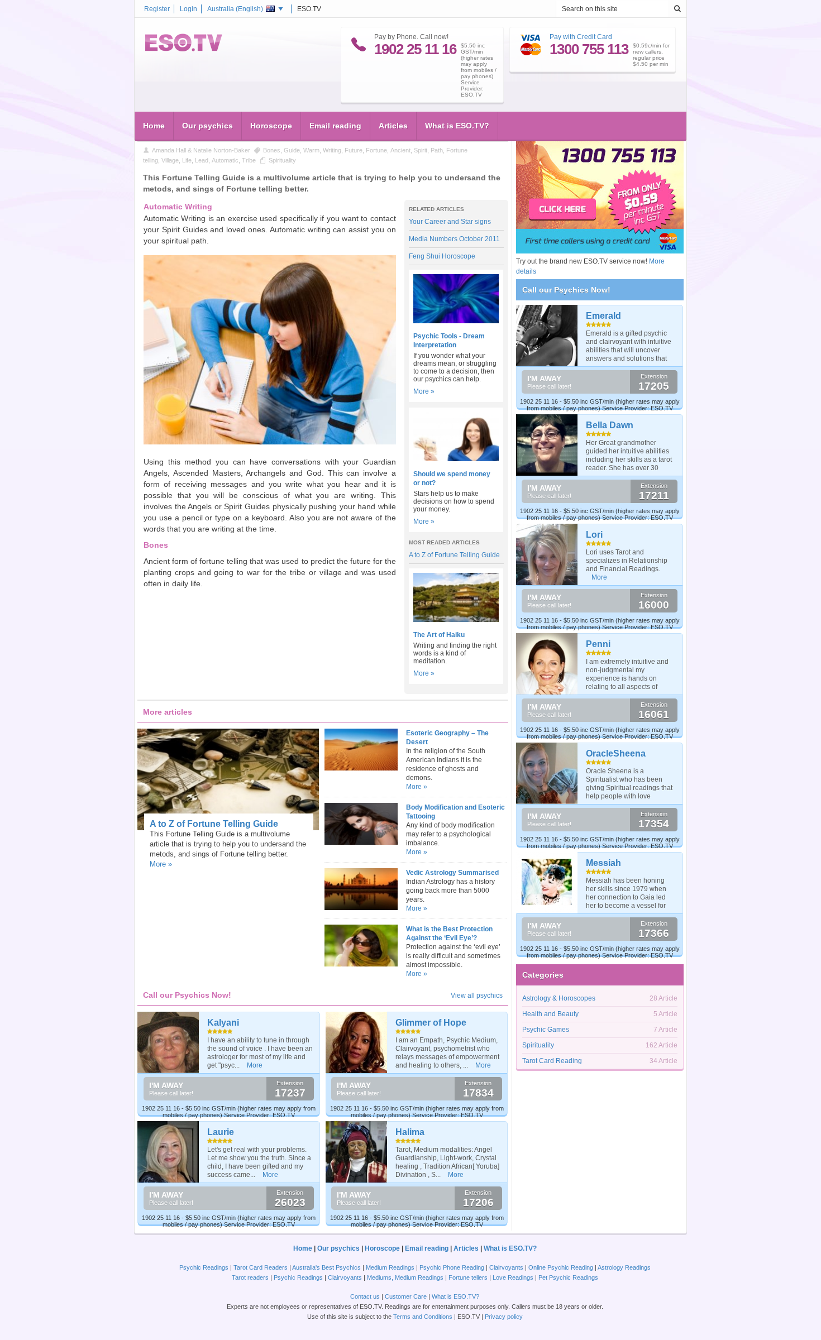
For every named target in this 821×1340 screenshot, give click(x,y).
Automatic (225, 160)
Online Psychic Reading (560, 1267)
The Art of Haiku (439, 635)
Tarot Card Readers (260, 1267)
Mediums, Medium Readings (405, 1277)
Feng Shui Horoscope (442, 256)
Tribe (249, 160)
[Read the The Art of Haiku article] (456, 620)
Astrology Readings (624, 1267)
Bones (271, 150)
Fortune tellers (468, 1277)
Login (188, 9)
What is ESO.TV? (457, 125)
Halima (409, 1132)
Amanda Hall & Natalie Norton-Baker (201, 150)
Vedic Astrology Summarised (452, 873)
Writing (332, 150)
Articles (393, 125)
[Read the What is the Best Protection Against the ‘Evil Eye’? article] (360, 964)
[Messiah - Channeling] (547, 882)
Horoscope (271, 125)
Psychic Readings (203, 1267)
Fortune (376, 150)
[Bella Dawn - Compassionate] (547, 445)
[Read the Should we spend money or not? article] (456, 459)
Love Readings (513, 1277)
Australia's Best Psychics (326, 1267)
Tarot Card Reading (552, 1061)
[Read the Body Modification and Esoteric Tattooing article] (360, 842)
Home (154, 125)
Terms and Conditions (422, 1316)
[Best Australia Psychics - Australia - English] (183, 49)
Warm (311, 150)
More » (424, 391)
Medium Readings (390, 1267)
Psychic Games (545, 1029)
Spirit (420, 150)
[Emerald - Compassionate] (547, 335)
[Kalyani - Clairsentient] (168, 1042)
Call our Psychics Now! (566, 289)
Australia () (235, 9)
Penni (598, 644)
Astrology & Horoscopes (558, 998)
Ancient (400, 150)
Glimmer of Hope (430, 1022)
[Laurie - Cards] (168, 1152)
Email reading (335, 125)
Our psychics (207, 125)
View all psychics (477, 995)
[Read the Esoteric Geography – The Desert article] (360, 768)
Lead (201, 160)
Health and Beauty (550, 1014)
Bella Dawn (609, 425)
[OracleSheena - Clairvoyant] (547, 773)
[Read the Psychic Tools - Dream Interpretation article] (456, 321)
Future (353, 150)
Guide (292, 150)
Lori (594, 534)
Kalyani (223, 1022)
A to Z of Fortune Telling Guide (454, 555)
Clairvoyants (506, 1267)
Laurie (220, 1132)
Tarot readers (250, 1277)
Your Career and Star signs (450, 222)
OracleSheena (616, 753)
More (254, 1065)
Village (170, 160)
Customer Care (406, 1296)
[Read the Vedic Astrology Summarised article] (360, 908)
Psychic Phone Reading (451, 1267)
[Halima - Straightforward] (356, 1152)
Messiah (603, 863)
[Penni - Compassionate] (547, 664)
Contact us (365, 1296)
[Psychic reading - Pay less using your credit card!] (600, 251)
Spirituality (282, 160)
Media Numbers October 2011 (454, 239)
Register (157, 9)
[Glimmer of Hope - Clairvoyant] (356, 1042)
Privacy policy (504, 1316)
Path (437, 150)
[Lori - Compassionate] (547, 554)
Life (187, 160)
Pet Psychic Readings (568, 1277)
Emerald (603, 315)
